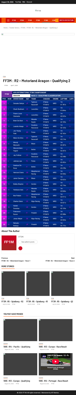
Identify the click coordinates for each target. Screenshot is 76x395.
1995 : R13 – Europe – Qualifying (16, 381)
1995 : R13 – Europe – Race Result (53, 346)
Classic (5, 343)
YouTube (18, 2)
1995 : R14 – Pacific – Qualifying (16, 346)
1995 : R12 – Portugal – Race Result (53, 381)
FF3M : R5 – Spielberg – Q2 (62, 301)
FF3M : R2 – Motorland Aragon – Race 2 (60, 259)
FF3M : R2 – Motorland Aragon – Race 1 (15, 259)
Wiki (23, 2)
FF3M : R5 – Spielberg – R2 (12, 301)
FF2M (30, 20)
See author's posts (27, 242)
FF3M (38, 20)
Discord (29, 2)
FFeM (22, 20)
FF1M (14, 20)
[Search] (53, 20)
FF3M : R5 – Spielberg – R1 (37, 301)
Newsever (45, 393)
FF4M (46, 20)
